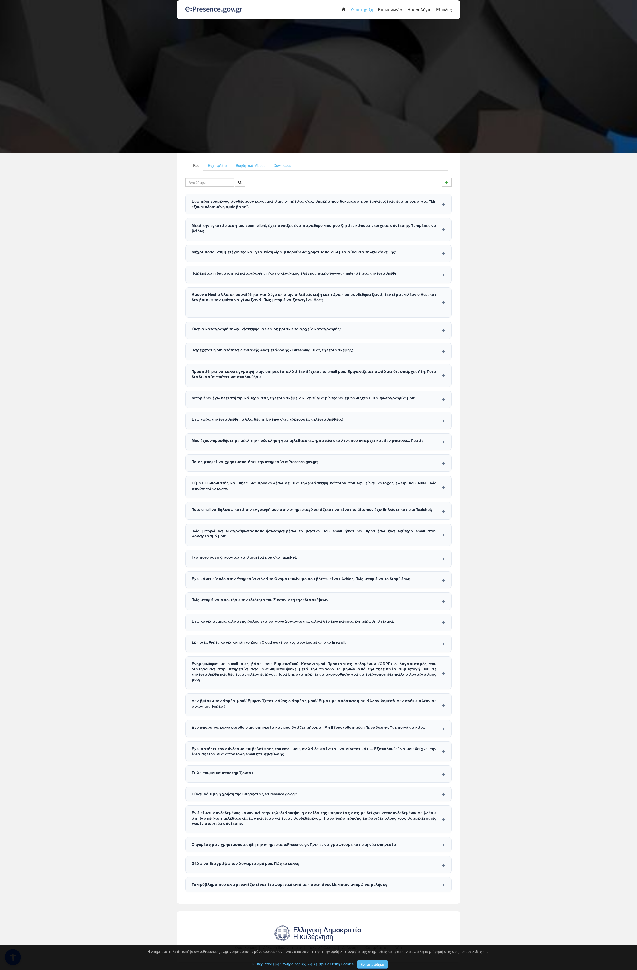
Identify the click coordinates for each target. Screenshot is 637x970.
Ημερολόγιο (419, 9)
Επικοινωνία (390, 9)
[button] (318, 204)
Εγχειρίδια (217, 165)
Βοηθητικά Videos (250, 165)
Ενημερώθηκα (372, 964)
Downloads (282, 165)
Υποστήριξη (361, 9)
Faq (196, 165)
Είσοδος (444, 9)
